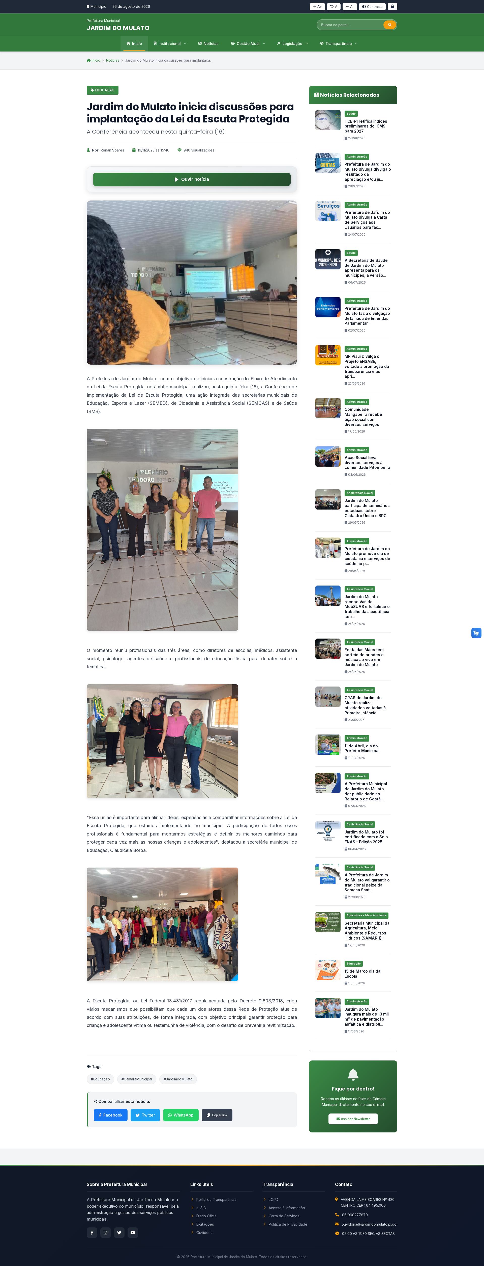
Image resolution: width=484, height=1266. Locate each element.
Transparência (338, 43)
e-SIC (201, 1208)
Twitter (148, 1115)
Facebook (113, 1115)
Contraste (375, 7)
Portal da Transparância (216, 1199)
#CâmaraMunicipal (137, 1079)
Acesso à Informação (287, 1208)
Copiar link (219, 1115)
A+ (319, 7)
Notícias (211, 43)
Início (137, 43)
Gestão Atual (248, 43)
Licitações (205, 1224)
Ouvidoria (204, 1232)
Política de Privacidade (288, 1224)
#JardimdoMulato (178, 1079)
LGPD (273, 1199)
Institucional (170, 43)
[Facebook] (92, 1232)
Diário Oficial (206, 1216)
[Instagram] (105, 1232)
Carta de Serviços (284, 1216)
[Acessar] (392, 6)
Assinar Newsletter (355, 1119)
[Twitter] (119, 1232)
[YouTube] (133, 1232)
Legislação (292, 43)
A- (352, 7)
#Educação (100, 1079)
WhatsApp (184, 1115)
